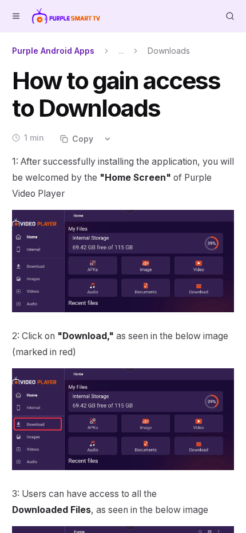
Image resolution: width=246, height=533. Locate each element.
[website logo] (66, 16)
